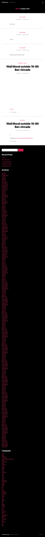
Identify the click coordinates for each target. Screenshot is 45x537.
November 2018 (5, 195)
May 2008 (4, 309)
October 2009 (4, 287)
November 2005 (5, 349)
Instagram (14, 112)
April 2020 (4, 179)
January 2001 (4, 426)
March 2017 (4, 210)
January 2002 (4, 410)
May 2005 (4, 357)
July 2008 (4, 307)
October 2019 (4, 187)
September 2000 (5, 432)
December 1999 (5, 444)
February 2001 (4, 425)
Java (3, 476)
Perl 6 (3, 489)
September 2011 (5, 256)
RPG (2, 508)
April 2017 (4, 208)
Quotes (3, 500)
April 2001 (4, 422)
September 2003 (5, 384)
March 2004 (4, 376)
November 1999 (5, 445)
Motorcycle (4, 480)
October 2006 (4, 335)
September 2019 (5, 188)
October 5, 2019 (26, 50)
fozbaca (19, 19)
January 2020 (4, 183)
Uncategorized (22, 32)
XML (2, 522)
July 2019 (3, 191)
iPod (2, 473)
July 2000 (4, 434)
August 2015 (4, 216)
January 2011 (4, 267)
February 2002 (4, 409)
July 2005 (4, 355)
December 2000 (5, 428)
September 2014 (5, 231)
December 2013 (5, 238)
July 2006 (4, 339)
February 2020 (4, 182)
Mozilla (3, 484)
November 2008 (5, 301)
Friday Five (4, 464)
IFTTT (12, 109)
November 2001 (5, 413)
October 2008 (4, 303)
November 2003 (5, 381)
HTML (3, 469)
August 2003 (4, 385)
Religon (3, 505)
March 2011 (4, 264)
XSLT (3, 524)
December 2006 (5, 332)
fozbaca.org (5, 2)
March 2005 (4, 360)
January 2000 (4, 442)
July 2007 (4, 323)
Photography (4, 493)
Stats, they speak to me (6, 159)
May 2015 (3, 220)
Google (3, 467)
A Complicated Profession (7, 161)
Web (2, 517)
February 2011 (4, 266)
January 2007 (4, 331)
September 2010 (5, 272)
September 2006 (5, 336)
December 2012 (5, 250)
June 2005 (4, 356)
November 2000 (5, 429)
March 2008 (4, 312)
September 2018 (5, 196)
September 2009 (5, 288)
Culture (3, 460)
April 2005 (4, 359)
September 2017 (5, 202)
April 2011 (4, 263)
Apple (3, 455)
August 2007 (4, 321)
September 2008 (5, 304)
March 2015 (4, 223)
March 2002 (4, 408)
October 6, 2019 (26, 19)
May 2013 (3, 243)
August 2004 (4, 369)
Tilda (3, 513)
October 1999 (4, 446)
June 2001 (4, 420)
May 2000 (4, 437)
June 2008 (4, 308)
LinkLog (3, 477)
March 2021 (4, 174)
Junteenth (4, 157)
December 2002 (5, 396)
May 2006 (4, 341)
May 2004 (4, 373)
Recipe (3, 504)
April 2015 (4, 222)
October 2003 (4, 383)
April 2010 (4, 279)
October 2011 (4, 255)
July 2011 (3, 259)
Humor (3, 471)
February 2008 (4, 313)
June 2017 (4, 206)
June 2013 (4, 242)
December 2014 (5, 227)
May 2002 (4, 405)
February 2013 (4, 247)
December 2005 (5, 348)
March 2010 (4, 280)
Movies (3, 483)
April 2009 (4, 295)
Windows (3, 521)
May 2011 (3, 262)
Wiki (2, 520)
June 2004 (4, 372)
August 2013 (4, 239)
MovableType (4, 481)
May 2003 (4, 389)
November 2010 (5, 270)
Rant (3, 501)
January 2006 (4, 347)
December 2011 (5, 254)
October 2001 (4, 414)
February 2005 (4, 361)
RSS (2, 509)
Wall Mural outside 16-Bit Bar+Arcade (22, 68)
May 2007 (4, 325)
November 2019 (5, 186)
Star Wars (4, 512)
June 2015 (4, 219)
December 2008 (5, 300)
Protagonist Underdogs (6, 166)
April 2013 (4, 244)
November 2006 (5, 333)
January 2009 (4, 299)
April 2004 (4, 375)
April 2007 (4, 327)
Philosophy (4, 492)
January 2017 (4, 212)
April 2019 (4, 192)
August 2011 (4, 258)
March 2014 (4, 235)
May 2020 (4, 178)
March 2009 (4, 296)
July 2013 (3, 240)
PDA (2, 487)
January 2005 (4, 363)
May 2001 (4, 421)
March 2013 (4, 246)
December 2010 (5, 268)
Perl (2, 488)
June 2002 (4, 404)
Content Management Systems (8, 459)
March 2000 (4, 440)
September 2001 (5, 416)
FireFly (3, 463)
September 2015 (5, 215)
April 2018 (4, 199)
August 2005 (4, 353)
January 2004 (4, 379)
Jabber (3, 475)
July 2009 (4, 291)
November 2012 (5, 251)
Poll (2, 497)
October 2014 (4, 230)
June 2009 (4, 292)
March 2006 (4, 344)
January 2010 (4, 283)
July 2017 (3, 204)
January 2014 (4, 236)
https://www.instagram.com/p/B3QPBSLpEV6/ (24, 138)
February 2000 (5, 441)
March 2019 (4, 194)
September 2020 (5, 175)
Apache (3, 453)
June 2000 (4, 436)
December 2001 (5, 412)
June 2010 (4, 276)
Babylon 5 (4, 456)
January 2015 (4, 226)
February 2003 (4, 393)
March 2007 (4, 328)
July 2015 (3, 218)
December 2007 (5, 316)
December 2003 (5, 380)
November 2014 (5, 228)
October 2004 (4, 367)
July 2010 (4, 275)
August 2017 (4, 203)
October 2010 (4, 271)
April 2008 (4, 311)
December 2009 (5, 284)
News (3, 485)
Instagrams (22, 120)
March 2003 (4, 392)
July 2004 (4, 371)
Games (3, 465)
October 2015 (4, 214)
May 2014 (3, 232)
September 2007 (5, 320)
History (3, 468)
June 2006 (4, 340)
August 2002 (4, 401)
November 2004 (5, 365)
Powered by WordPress (14, 534)
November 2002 (5, 397)
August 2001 (4, 417)
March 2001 (4, 424)
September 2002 (5, 400)
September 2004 (5, 368)
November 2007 (5, 317)
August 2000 (4, 433)
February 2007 (4, 329)
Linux (3, 479)
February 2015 (4, 224)
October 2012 (4, 252)
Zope (3, 525)
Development (4, 461)
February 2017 (4, 211)
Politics (3, 496)
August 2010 (4, 274)
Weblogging (4, 518)
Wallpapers (4, 516)
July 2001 (4, 418)
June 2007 (4, 324)
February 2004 (4, 377)
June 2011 (4, 260)
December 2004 (5, 364)
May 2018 (3, 198)
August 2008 (4, 305)
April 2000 (4, 438)
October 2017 (4, 200)
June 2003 (4, 388)
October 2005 (4, 351)
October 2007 (4, 319)
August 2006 (4, 337)
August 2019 (4, 190)
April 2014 (4, 234)
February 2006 (4, 345)
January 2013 (4, 248)
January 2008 (4, 315)
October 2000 (4, 430)
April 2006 (4, 343)
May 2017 (3, 207)
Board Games (4, 457)
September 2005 (5, 352)
